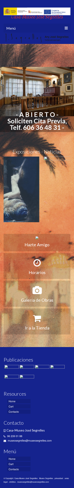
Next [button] (69, 91)
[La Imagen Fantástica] (26, 369)
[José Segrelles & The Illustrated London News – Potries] (57, 369)
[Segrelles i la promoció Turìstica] (37, 189)
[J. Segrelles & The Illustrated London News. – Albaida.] (41, 369)
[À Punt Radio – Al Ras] (11, 369)
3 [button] (37, 134)
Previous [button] (5, 91)
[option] (37, 91)
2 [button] (32, 134)
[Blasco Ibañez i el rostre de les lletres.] (26, 379)
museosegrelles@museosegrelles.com (29, 440)
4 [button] (41, 134)
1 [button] (28, 134)
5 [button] (45, 134)
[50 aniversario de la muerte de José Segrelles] (11, 379)
